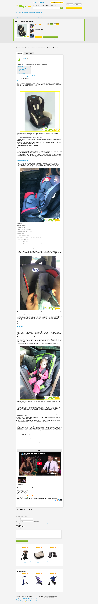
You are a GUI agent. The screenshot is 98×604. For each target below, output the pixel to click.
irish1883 (25, 58)
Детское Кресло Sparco (52, 560)
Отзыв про (18, 12)
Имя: (16, 518)
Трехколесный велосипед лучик (38, 587)
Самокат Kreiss (24, 586)
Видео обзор (40, 17)
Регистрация (70, 1)
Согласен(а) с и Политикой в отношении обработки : (33, 523)
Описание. (21, 69)
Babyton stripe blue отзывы (52, 586)
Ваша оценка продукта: (20, 525)
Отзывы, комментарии (24, 73)
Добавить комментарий (22, 540)
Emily (42, 12)
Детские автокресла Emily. (25, 68)
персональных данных (45, 523)
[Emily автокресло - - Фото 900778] (32, 27)
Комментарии (50, 17)
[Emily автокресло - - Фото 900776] (32, 37)
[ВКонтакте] (55, 500)
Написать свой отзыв (57, 2)
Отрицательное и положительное (30, 17)
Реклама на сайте (20, 602)
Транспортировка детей (34, 12)
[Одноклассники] (57, 500)
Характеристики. (23, 70)
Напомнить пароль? (77, 1)
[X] (61, 500)
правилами (23, 523)
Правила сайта (19, 598)
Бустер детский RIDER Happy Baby (38, 561)
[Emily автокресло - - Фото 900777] (32, 32)
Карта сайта (18, 599)
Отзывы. (21, 71)
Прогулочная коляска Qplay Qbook (24, 561)
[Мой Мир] (59, 500)
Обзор (18, 17)
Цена (45, 17)
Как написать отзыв (27, 598)
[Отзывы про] (23, 7)
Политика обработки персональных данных (26, 600)
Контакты (35, 598)
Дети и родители (24, 12)
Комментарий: (18, 528)
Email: (17, 521)
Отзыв (21, 17)
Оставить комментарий (58, 17)
